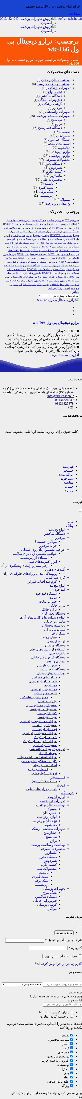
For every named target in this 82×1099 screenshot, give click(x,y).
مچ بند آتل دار (47, 753)
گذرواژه (75, 948)
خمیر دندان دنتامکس (34, 697)
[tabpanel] (41, 952)
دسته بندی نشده (59, 143)
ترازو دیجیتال (44, 224)
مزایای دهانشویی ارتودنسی (38, 721)
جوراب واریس (47, 665)
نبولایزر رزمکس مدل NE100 (37, 284)
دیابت (53, 597)
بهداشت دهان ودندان (51, 673)
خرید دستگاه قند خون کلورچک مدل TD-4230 (57, 243)
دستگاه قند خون (59, 139)
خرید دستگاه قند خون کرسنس (21, 239)
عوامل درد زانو (38, 769)
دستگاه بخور (53, 163)
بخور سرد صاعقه (55, 220)
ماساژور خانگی (54, 621)
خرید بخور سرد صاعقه (20, 228)
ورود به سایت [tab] (64, 932)
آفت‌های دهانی (55, 569)
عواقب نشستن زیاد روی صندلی (43, 549)
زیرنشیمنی (46, 195)
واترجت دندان (47, 701)
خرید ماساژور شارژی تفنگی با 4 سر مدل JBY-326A (33, 250)
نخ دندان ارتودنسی (44, 729)
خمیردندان (63, 135)
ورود (46, 956)
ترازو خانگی (57, 605)
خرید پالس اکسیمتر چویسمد (44, 262)
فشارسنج (50, 833)
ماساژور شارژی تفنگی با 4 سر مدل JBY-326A (41, 277)
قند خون (59, 589)
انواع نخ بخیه (56, 529)
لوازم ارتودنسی (59, 155)
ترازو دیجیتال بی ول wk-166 (65, 228)
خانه (76, 59)
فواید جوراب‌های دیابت (41, 789)
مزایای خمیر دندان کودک (40, 741)
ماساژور (56, 175)
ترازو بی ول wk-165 (60, 224)
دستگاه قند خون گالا (16, 269)
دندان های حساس (44, 677)
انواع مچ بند (57, 585)
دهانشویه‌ (50, 685)
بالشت (49, 183)
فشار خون (58, 777)
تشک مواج (55, 92)
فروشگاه (67, 793)
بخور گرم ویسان (38, 220)
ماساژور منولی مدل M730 (54, 281)
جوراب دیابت (48, 601)
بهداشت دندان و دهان (55, 80)
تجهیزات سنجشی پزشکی (53, 116)
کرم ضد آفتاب (55, 577)
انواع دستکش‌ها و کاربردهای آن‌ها (42, 617)
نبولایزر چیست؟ (46, 541)
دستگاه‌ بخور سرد (53, 669)
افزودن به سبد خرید (65, 355)
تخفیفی (65, 131)
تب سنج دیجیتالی (53, 625)
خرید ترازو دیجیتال (28, 231)
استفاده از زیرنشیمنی (33, 557)
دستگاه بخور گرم (53, 613)
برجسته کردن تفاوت (54, 1016)
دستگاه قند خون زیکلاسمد (27, 265)
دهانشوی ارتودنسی (43, 689)
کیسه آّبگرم (54, 171)
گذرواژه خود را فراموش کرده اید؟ (58, 964)
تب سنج (56, 120)
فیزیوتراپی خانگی (50, 100)
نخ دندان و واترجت (57, 203)
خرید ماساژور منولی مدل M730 (32, 254)
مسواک (65, 199)
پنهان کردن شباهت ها (54, 1012)
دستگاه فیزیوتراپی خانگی (48, 657)
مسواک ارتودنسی (45, 745)
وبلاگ (70, 525)
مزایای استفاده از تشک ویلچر (37, 757)
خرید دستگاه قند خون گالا (22, 243)
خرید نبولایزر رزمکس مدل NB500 (34, 258)
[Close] (80, 515)
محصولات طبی (51, 179)
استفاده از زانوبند (45, 765)
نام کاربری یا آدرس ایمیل (63, 940)
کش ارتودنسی (47, 713)
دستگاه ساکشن (51, 96)
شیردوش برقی (54, 629)
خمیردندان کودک (45, 737)
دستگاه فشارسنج (50, 128)
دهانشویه (64, 147)
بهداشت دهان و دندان (50, 805)
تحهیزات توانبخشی (52, 801)
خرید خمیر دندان (45, 693)
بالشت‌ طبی (57, 653)
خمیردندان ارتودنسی (43, 681)
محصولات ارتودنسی (43, 709)
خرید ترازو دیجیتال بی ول (37, 235)
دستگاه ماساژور (54, 645)
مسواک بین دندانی (44, 725)
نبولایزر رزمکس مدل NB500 (65, 284)
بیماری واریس (55, 661)
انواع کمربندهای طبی (42, 561)
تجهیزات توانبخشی (57, 112)
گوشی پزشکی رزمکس (59, 288)
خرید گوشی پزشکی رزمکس (54, 265)
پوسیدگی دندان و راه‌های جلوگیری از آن (30, 573)
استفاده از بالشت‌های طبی (46, 649)
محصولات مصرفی (57, 159)
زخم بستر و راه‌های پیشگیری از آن (24, 565)
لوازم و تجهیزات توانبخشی (47, 749)
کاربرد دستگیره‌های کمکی (39, 761)
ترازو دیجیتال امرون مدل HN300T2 (20, 224)
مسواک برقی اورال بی (41, 705)
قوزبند (61, 785)
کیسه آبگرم (49, 864)
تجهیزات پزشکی (59, 88)
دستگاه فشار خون (44, 781)
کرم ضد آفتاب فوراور (42, 581)
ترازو (58, 124)
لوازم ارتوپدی (61, 151)
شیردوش (55, 167)
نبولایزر (57, 108)
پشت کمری (45, 187)
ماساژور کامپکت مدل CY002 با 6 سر (23, 281)
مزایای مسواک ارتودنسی (39, 733)
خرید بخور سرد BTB (41, 228)
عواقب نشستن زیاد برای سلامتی (34, 553)
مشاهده (74, 14)
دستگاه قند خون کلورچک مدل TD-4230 (46, 269)
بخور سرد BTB (72, 220)
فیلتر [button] (75, 292)
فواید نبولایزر (47, 545)
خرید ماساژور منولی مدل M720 (63, 254)
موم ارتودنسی (47, 717)
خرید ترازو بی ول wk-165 (50, 231)
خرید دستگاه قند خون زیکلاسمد (52, 239)
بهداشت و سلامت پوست (53, 84)
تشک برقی (46, 191)
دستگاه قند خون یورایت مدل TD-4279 (60, 273)
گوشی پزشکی (52, 104)
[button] (68, 466)
